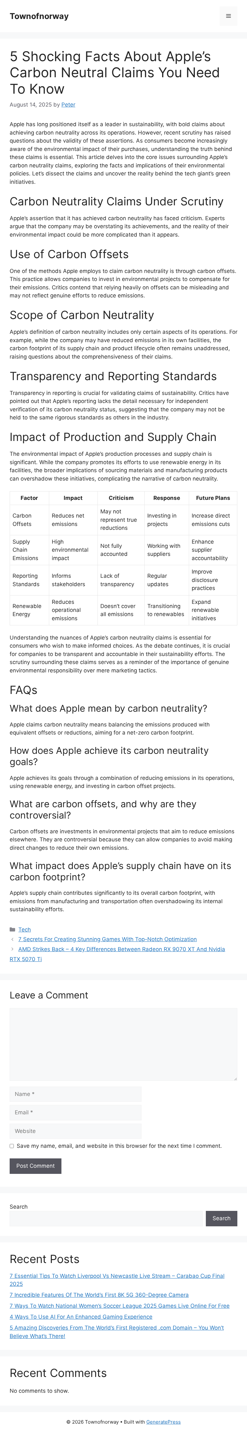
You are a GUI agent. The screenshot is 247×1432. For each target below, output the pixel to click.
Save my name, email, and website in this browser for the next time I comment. (119, 1146)
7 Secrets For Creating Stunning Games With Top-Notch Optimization (107, 939)
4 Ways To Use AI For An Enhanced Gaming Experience (81, 1317)
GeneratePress (163, 1422)
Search (19, 1206)
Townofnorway (39, 16)
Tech (24, 929)
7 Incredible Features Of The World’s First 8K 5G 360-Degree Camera (99, 1295)
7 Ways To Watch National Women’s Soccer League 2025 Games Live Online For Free (120, 1306)
